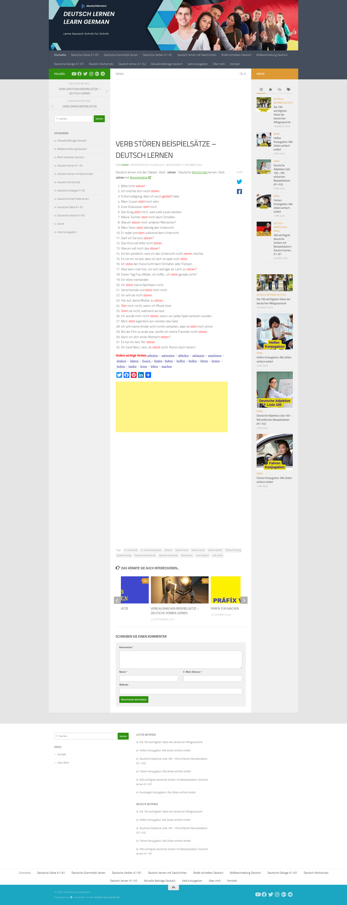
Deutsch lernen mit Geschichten (196, 55)
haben (169, 360)
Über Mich (63, 762)
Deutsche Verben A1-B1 (157, 55)
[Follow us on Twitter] (85, 74)
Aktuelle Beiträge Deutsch (167, 64)
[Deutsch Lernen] (74, 74)
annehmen (214, 355)
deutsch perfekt (215, 550)
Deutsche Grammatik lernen (121, 55)
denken (121, 360)
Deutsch (168, 550)
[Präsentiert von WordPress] (71, 897)
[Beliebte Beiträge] (270, 90)
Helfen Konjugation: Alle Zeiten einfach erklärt (165, 750)
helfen (193, 360)
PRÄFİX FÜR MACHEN (225, 608)
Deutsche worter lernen (145, 555)
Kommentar (126, 647)
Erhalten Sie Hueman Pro (107, 897)
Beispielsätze (139, 178)
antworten (168, 355)
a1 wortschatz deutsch (151, 550)
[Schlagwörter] (288, 90)
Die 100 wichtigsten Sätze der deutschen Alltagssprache (282, 114)
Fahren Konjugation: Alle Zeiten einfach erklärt (165, 771)
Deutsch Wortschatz (101, 64)
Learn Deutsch (202, 555)
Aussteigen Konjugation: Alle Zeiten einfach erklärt (168, 792)
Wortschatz (200, 172)
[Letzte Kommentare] (279, 90)
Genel (120, 74)
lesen (143, 366)
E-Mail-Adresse (192, 671)
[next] (244, 600)
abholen (183, 355)
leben (154, 366)
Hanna (125, 165)
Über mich (219, 64)
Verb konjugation (198, 64)
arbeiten (152, 355)
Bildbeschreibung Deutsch (272, 55)
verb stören (217, 555)
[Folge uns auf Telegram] (102, 74)
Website (123, 684)
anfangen (198, 355)
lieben (121, 366)
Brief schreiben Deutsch (70, 157)
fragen (146, 360)
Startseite (60, 55)
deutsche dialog (124, 555)
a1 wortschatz (131, 550)
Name (123, 671)
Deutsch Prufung (233, 550)
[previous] (117, 600)
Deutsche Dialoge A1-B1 (69, 64)
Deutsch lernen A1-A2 (132, 64)
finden (158, 360)
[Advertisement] (181, 111)
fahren (134, 360)
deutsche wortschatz (168, 555)
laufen (132, 366)
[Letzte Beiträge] (261, 90)
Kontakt (235, 64)
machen (167, 366)
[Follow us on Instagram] (91, 74)
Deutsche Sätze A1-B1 (85, 55)
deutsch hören (181, 550)
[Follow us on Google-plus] (97, 74)
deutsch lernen (198, 550)
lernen (216, 360)
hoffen (181, 360)
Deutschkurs (186, 555)
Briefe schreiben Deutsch (236, 55)
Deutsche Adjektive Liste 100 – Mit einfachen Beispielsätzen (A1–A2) (274, 419)
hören (204, 360)
